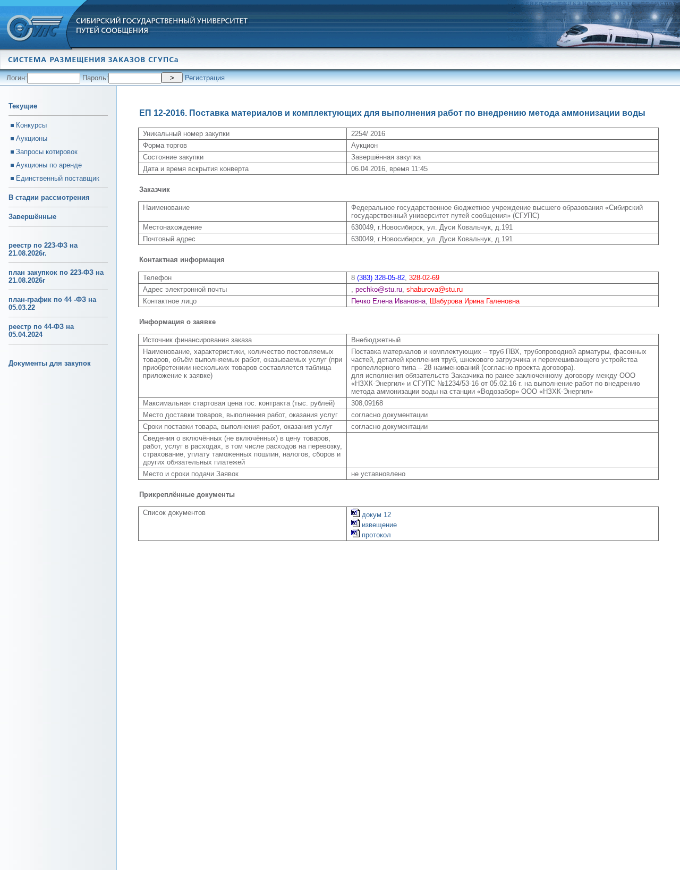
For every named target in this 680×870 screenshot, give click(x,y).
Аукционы (31, 138)
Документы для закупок (49, 363)
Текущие (22, 106)
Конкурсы (31, 125)
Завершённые (32, 217)
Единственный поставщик (57, 178)
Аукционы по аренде (49, 165)
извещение (378, 525)
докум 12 (375, 515)
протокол (375, 535)
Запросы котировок (47, 152)
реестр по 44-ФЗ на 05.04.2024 (41, 331)
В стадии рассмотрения (49, 197)
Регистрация (205, 78)
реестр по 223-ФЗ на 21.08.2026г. (43, 249)
